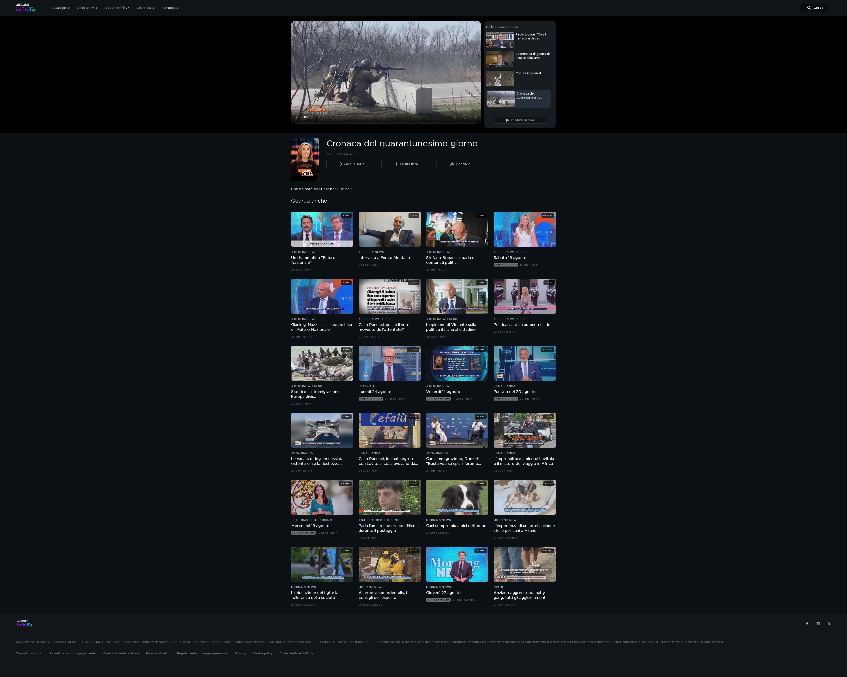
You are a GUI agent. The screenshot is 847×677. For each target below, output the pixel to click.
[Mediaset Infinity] (26, 7)
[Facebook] (807, 623)
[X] (829, 623)
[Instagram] (818, 623)
